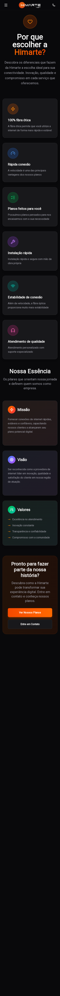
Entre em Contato (30, 624)
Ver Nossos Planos (30, 612)
